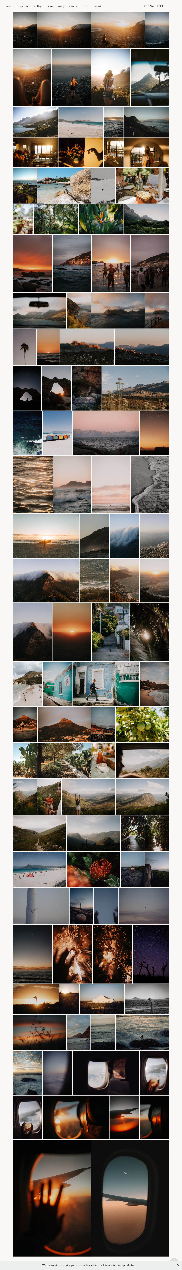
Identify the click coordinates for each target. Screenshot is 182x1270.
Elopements (23, 6)
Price (86, 6)
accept (121, 1265)
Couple (51, 6)
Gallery (61, 6)
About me (73, 6)
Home (9, 6)
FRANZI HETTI (154, 6)
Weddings (38, 6)
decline (131, 1265)
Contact (97, 6)
